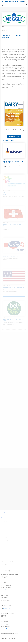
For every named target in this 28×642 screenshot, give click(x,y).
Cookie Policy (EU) (6, 571)
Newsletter (4, 557)
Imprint (3, 568)
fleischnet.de (4, 534)
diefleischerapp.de (6, 540)
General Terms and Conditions (8, 561)
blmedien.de (4, 522)
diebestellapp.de (5, 543)
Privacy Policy (5, 564)
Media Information (6, 554)
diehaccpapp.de (5, 537)
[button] (26, 5)
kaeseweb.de (5, 531)
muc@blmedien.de (7, 608)
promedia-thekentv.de (6, 546)
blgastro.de (4, 525)
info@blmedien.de (7, 589)
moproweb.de (5, 528)
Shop (3, 551)
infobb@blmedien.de (7, 628)
